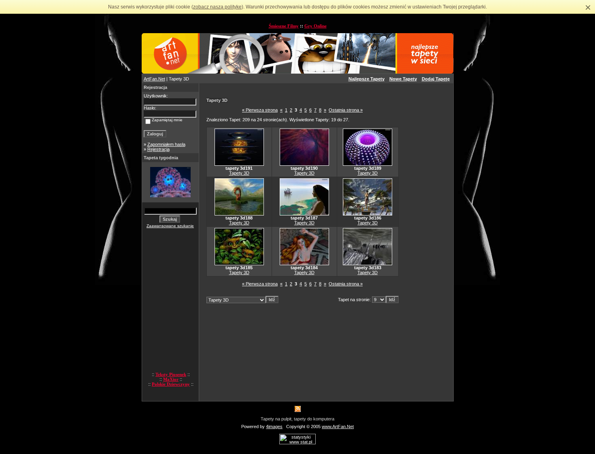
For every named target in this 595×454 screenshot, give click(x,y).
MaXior (170, 379)
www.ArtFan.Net (338, 426)
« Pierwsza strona (260, 110)
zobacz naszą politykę (217, 7)
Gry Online (315, 25)
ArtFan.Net (154, 78)
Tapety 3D (239, 173)
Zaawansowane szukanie (170, 226)
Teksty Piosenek (170, 374)
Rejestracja (158, 149)
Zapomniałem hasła (166, 144)
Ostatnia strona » (346, 110)
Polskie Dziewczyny (171, 384)
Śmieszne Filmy (284, 25)
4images (274, 426)
